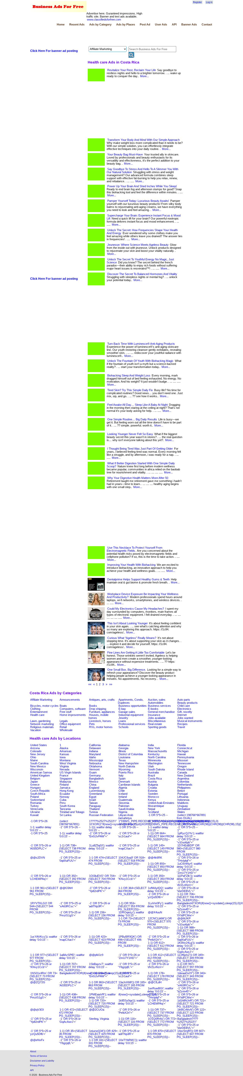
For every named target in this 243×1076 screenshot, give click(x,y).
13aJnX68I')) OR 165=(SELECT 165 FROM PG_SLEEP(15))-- (132, 985)
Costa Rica (155, 778)
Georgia (123, 748)
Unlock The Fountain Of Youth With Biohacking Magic (140, 360)
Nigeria (122, 812)
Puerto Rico (125, 772)
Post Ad (145, 24)
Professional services (131, 724)
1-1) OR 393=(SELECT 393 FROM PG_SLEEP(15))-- (160, 878)
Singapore (66, 778)
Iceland (122, 793)
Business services (159, 705)
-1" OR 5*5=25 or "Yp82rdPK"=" (41, 1020)
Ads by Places (125, 24)
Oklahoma (95, 766)
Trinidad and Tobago (72, 812)
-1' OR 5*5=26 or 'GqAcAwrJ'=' (70, 1020)
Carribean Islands (129, 784)
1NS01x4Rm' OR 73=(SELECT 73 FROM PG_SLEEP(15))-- (44, 976)
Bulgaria (153, 784)
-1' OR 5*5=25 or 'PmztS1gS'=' (70, 914)
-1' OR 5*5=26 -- (187, 824)
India (151, 745)
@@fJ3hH (66, 888)
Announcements (70, 699)
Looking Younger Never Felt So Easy (130, 434)
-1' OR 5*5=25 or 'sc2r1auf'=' (129, 975)
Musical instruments (189, 721)
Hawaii (181, 754)
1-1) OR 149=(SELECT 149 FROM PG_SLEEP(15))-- (160, 848)
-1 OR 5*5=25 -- (158, 815)
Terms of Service (38, 1056)
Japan (34, 781)
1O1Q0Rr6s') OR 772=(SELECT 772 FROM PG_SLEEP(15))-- (162, 1021)
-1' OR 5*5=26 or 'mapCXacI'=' (70, 938)
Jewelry (123, 717)
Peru (62, 802)
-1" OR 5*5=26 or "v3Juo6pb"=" (188, 923)
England (94, 787)
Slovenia (123, 802)
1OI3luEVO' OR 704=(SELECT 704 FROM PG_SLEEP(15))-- (102, 878)
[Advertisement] (99, 36)
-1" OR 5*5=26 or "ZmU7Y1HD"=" (129, 956)
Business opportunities (132, 705)
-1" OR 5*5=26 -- (70, 827)
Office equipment (70, 724)
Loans (122, 721)
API (174, 24)
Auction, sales (156, 699)
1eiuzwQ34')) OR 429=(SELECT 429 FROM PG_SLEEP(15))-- (103, 1034)
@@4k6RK (155, 857)
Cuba (63, 799)
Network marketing (42, 724)
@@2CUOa (96, 1009)
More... (144, 76)
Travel (181, 727)
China (92, 784)
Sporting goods (157, 727)
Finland (64, 784)
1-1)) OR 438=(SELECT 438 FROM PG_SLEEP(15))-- (72, 997)
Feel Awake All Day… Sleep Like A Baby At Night (137, 404)
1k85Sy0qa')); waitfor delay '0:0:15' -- (131, 1002)
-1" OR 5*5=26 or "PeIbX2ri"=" (129, 1011)
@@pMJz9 (96, 954)
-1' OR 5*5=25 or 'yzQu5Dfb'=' (40, 1032)
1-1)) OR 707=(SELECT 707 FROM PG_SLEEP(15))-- (72, 967)
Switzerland (37, 799)
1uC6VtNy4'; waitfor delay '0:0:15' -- (189, 865)
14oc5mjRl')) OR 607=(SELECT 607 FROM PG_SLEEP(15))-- (191, 1034)
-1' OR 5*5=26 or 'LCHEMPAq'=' (40, 877)
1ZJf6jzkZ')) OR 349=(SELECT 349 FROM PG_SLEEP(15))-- (190, 958)
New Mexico (38, 766)
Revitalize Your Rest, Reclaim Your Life (131, 70)
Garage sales (126, 711)
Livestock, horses (100, 721)
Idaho (92, 757)
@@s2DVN (37, 857)
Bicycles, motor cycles (44, 705)
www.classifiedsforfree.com (104, 19)
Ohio (33, 757)
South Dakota (156, 769)
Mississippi (96, 760)
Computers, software (73, 708)
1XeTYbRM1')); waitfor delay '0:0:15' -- (132, 1042)
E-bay (122, 708)
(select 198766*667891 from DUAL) (191, 817)
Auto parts (183, 699)
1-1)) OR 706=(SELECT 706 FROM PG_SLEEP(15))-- (190, 897)
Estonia (152, 790)
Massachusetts (157, 751)
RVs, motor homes (101, 727)
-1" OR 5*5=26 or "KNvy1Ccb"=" (41, 966)
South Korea (67, 805)
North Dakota (126, 766)
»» (110, 684)
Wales (181, 812)
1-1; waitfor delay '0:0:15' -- (40, 829)
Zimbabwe (183, 809)
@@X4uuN (155, 912)
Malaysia (65, 781)
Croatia (152, 787)
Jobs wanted (185, 717)
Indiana (93, 751)
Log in (209, 2)
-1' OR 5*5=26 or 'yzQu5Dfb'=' (158, 896)
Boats (63, 705)
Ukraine (35, 812)
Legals (64, 721)
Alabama (123, 745)
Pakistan (123, 805)
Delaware (95, 748)
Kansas (64, 754)
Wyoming (124, 769)
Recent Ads (76, 24)
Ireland (122, 796)
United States (38, 745)
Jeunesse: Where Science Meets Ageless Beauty (138, 244)
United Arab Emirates (161, 802)
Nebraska (95, 763)
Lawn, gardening (40, 721)
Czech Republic (40, 790)
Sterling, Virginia (99, 1018)
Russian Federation (101, 815)
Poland (34, 796)
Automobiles (155, 702)
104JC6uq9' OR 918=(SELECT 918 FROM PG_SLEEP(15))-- (131, 860)
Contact (207, 24)
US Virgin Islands (70, 772)
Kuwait (34, 815)
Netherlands (184, 784)
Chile (121, 790)
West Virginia (68, 763)
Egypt (92, 796)
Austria (152, 781)
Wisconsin (36, 769)
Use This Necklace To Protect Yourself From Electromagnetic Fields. (135, 549)
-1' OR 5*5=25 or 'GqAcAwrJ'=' (187, 950)
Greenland (95, 793)
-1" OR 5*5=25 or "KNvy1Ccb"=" (129, 877)
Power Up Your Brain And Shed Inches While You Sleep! (142, 186)
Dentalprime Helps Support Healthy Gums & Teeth (138, 579)
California (95, 745)
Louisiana (124, 757)
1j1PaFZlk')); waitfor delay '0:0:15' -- (189, 877)
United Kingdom (40, 775)
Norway (64, 796)
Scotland (153, 812)
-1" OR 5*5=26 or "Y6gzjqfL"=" (70, 1042)
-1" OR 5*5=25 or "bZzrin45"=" (188, 908)
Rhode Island (185, 769)
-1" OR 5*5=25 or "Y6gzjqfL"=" (129, 966)
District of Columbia (130, 754)
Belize (181, 790)
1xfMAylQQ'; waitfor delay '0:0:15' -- (160, 890)
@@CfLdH (155, 982)
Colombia (183, 781)
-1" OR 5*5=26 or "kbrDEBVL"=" (188, 890)
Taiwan (93, 802)
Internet (182, 714)
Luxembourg (97, 790)
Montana (65, 760)
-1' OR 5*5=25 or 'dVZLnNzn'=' (187, 883)
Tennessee (184, 763)
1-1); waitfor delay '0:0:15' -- (70, 835)
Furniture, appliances (102, 711)
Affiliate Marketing (41, 699)
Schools (123, 727)
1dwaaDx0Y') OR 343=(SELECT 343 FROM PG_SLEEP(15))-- (191, 976)
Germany (95, 775)
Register (197, 2)
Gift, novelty (184, 711)
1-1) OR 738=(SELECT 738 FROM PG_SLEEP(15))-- (72, 848)
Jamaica (65, 787)
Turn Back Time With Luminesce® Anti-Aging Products (141, 343)
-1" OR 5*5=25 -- (128, 824)
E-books (153, 708)
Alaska (64, 748)
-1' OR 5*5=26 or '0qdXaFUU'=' (187, 938)
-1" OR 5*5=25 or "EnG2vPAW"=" (99, 975)
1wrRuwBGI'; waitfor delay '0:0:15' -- (160, 990)
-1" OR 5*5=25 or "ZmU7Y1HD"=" (188, 871)
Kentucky (154, 754)
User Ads (161, 24)
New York (154, 748)
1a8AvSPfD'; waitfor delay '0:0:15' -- (71, 956)
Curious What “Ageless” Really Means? (131, 637)
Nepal (151, 809)
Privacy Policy (37, 1065)
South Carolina (39, 763)
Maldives (183, 802)
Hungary (35, 787)
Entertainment (38, 711)
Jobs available (157, 717)
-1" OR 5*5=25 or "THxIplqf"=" (158, 996)
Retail (63, 727)
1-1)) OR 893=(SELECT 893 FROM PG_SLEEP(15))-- (160, 866)
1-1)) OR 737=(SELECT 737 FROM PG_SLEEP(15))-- (160, 1012)
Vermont (94, 769)
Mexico (93, 781)
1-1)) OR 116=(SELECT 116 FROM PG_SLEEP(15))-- (131, 1021)
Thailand (94, 809)
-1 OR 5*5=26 (38, 821)
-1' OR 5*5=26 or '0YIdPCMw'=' (187, 996)
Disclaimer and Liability (42, 1060)
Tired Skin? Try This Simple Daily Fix (130, 390)
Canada (182, 772)
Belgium (35, 778)
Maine (34, 760)
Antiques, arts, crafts (102, 699)
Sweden (153, 793)
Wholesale (66, 730)
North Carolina (157, 757)
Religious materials (42, 727)
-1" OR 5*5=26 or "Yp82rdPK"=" (99, 890)
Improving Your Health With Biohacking (131, 564)
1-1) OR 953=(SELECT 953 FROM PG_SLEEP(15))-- (131, 906)
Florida (181, 745)
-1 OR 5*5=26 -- (128, 827)
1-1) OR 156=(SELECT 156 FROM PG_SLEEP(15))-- (101, 915)
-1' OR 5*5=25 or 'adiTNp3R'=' (129, 1032)
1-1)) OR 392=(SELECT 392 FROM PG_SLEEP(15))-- (72, 878)
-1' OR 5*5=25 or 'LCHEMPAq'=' (158, 1002)
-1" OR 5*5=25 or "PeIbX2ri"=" (158, 938)
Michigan (183, 751)
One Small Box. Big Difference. (126, 669)
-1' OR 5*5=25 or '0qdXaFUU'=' (70, 859)
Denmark (124, 781)
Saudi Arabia (126, 809)
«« (89, 684)
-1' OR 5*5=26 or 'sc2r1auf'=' (129, 835)
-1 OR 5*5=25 (38, 833)
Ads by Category (100, 24)
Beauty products (187, 702)
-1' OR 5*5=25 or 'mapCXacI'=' (129, 847)
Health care (37, 714)
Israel (92, 799)
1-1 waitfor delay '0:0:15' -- (157, 829)
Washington (155, 763)
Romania (35, 802)
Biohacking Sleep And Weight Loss (128, 375)
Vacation (35, 730)
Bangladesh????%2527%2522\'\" (187, 1020)
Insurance (154, 714)
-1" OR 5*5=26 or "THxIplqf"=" (188, 859)
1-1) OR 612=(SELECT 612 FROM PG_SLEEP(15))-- (160, 945)
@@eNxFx (37, 1040)
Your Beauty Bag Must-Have (125, 154)
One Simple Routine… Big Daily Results (132, 419)
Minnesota (154, 760)
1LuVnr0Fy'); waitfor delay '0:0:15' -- (160, 905)
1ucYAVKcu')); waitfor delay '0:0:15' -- (43, 938)
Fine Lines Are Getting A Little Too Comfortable (135, 652)
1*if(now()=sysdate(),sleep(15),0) (197, 821)
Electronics (184, 708)
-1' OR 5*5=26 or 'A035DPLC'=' (40, 847)
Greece (34, 784)
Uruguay (182, 805)
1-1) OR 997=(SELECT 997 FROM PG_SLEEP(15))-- (190, 967)
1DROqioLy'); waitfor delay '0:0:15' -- (131, 914)
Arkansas (66, 751)
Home (61, 24)
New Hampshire (128, 763)
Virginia (64, 766)
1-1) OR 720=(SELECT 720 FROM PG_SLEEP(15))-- (101, 1003)
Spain (121, 778)
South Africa (37, 793)
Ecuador (65, 793)
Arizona (35, 748)
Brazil (151, 775)
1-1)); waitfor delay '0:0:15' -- (100, 829)
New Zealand (185, 775)
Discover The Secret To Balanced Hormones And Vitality (142, 274)
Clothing (35, 708)
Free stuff (65, 711)
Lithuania (182, 796)
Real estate (155, 724)
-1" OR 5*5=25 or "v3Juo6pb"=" (188, 841)
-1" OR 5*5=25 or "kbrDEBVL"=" (188, 1026)
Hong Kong (66, 790)
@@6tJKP (184, 918)
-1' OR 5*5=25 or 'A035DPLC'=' (70, 984)
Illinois (122, 751)
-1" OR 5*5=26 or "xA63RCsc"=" (188, 984)
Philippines (184, 787)
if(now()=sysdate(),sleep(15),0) (137, 994)
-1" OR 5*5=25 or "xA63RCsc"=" (70, 905)
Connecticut (184, 748)
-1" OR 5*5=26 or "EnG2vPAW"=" (99, 835)
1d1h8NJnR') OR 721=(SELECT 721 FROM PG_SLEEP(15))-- (191, 1003)
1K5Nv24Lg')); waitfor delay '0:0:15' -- (190, 944)
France (64, 775)
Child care (183, 705)
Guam (93, 772)
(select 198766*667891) (69, 823)
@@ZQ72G (37, 982)
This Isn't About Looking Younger (127, 623)
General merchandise (161, 711)
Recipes (182, 724)
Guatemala (125, 799)
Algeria (122, 787)
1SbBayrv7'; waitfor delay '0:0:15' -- (100, 966)
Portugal (182, 793)
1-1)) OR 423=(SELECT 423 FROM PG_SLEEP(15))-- (101, 939)
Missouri (182, 760)
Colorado (35, 751)
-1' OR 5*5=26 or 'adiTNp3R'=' (99, 905)
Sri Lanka (65, 815)
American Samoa (41, 772)
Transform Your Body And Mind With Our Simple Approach (143, 139)
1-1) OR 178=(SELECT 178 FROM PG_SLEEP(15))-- (160, 976)
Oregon (182, 766)
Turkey (34, 805)
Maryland (95, 754)
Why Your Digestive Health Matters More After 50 (137, 477)
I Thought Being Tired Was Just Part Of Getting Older (140, 448)
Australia (153, 772)
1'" (178, 830)
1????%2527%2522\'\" (103, 821)
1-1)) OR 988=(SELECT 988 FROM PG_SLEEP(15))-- (190, 930)
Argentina (183, 778)
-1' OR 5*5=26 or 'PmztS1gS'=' (40, 996)
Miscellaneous (157, 721)
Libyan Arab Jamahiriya (125, 817)
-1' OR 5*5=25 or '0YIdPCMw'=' (187, 914)
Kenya (152, 799)
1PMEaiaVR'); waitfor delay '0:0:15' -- (102, 996)
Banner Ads (189, 24)
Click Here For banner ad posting (54, 50)
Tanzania (65, 809)
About (33, 1051)
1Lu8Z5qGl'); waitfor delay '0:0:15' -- (101, 847)
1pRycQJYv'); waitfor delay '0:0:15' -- (190, 835)
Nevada (64, 769)
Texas (122, 760)
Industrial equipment (130, 714)
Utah (151, 766)
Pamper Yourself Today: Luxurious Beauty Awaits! (138, 200)
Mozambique (156, 805)
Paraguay (95, 805)
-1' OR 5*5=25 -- (187, 827)
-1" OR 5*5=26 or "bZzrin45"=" (188, 990)
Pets (92, 724)
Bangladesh (96, 778)
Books (93, 705)
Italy (121, 775)
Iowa (62, 757)
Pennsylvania (185, 757)
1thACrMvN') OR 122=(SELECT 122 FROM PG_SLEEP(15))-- (191, 1012)
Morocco (153, 796)
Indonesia (183, 799)
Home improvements (73, 714)
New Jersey (37, 754)
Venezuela (36, 809)
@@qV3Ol (37, 1009)
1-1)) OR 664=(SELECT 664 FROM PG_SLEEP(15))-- (160, 836)
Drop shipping (97, 708)
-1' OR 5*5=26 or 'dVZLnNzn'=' (158, 966)
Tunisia (93, 812)
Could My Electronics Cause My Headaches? (135, 608)
